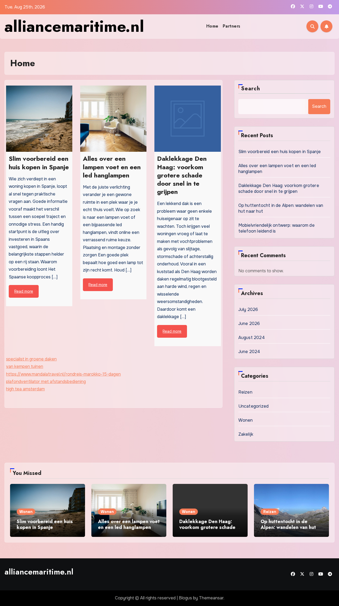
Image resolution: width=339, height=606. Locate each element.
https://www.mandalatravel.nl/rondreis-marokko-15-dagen (63, 374)
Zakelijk (245, 434)
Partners (231, 26)
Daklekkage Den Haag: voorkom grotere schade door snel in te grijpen (278, 188)
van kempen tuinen (24, 366)
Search (250, 88)
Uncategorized (253, 406)
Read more (23, 291)
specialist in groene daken (31, 359)
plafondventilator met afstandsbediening (46, 381)
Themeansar (211, 598)
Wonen (245, 420)
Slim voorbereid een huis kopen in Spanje (279, 151)
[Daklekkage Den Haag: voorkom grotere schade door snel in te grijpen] (187, 119)
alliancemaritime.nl (74, 26)
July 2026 (248, 309)
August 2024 (251, 337)
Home (212, 26)
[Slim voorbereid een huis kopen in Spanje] (39, 119)
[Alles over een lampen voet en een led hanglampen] (113, 119)
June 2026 (249, 323)
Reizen (245, 392)
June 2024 (249, 351)
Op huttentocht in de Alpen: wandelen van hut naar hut (288, 527)
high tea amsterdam (25, 389)
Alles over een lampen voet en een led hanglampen (129, 524)
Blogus (185, 598)
